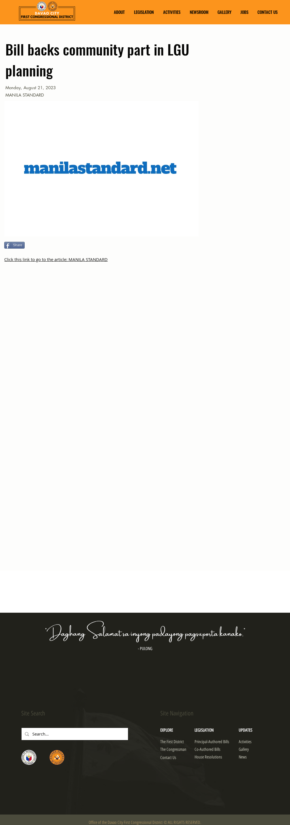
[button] (119, 12)
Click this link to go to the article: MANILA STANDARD (56, 259)
